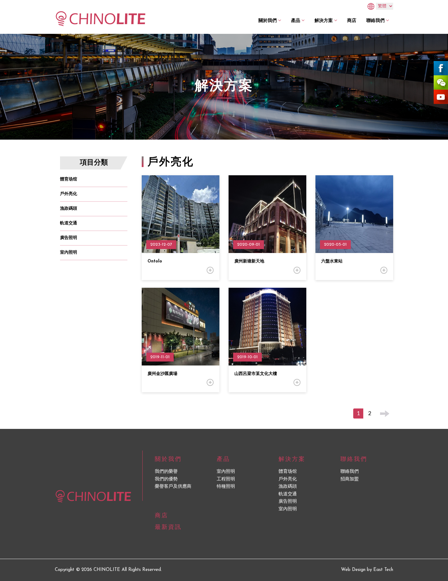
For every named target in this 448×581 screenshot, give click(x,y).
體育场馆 (68, 179)
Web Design (353, 570)
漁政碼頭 (68, 208)
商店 (351, 20)
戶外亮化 (68, 194)
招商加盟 (349, 479)
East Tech (383, 570)
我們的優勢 (166, 479)
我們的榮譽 (166, 471)
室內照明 (68, 252)
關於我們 (267, 20)
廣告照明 (68, 238)
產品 (295, 20)
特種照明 (226, 486)
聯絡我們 (375, 20)
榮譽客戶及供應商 (173, 486)
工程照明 (226, 479)
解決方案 (324, 20)
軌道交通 (68, 223)
